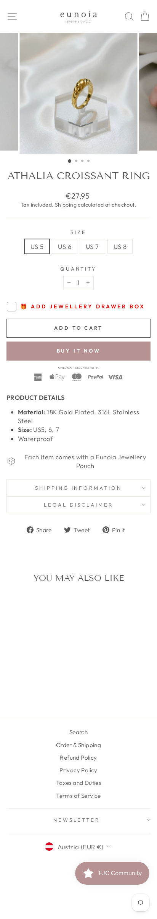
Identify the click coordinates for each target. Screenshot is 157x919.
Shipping (66, 204)
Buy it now (79, 351)
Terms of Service (78, 795)
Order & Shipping (78, 745)
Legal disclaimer (79, 505)
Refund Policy (78, 757)
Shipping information (78, 488)
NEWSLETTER (76, 820)
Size (78, 232)
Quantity (78, 269)
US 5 (37, 246)
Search (78, 732)
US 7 (92, 246)
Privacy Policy (78, 770)
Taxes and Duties (78, 782)
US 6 (64, 246)
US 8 (120, 246)
